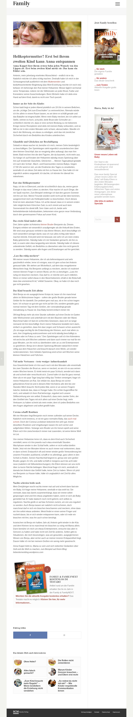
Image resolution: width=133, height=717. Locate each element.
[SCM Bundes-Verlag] (20, 713)
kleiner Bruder (47, 224)
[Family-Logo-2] (21, 4)
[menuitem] (117, 4)
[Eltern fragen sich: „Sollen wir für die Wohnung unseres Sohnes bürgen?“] (131, 358)
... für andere (100, 78)
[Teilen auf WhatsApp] (64, 635)
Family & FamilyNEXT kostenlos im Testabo (64, 579)
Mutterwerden (54, 82)
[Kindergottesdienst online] (2, 358)
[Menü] (117, 4)
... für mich (99, 69)
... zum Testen (101, 85)
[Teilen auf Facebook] (30, 635)
